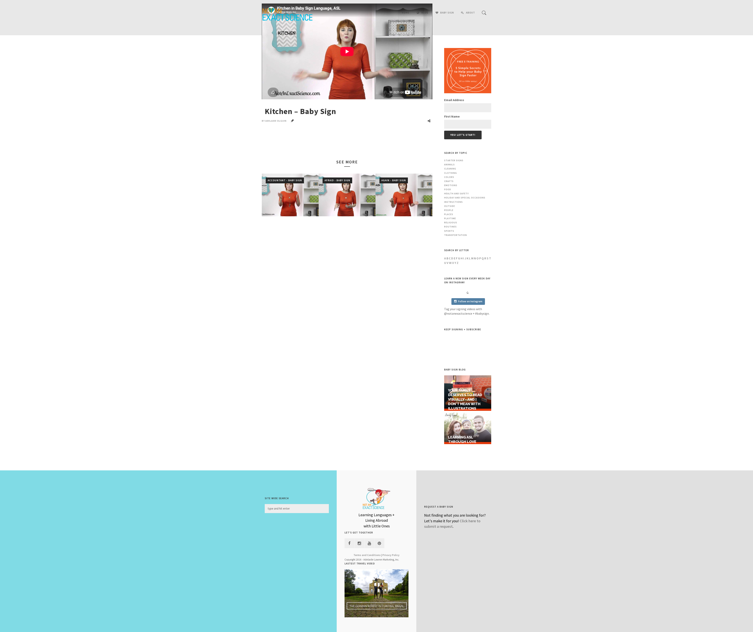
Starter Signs (453, 160)
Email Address (454, 100)
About (470, 12)
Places (448, 214)
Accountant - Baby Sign (285, 180)
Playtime (450, 218)
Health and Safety (456, 193)
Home (405, 12)
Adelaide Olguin (275, 120)
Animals (449, 164)
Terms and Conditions (367, 555)
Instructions (453, 201)
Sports (449, 230)
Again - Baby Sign (393, 180)
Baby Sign (447, 12)
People (448, 210)
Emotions (450, 185)
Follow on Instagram (470, 301)
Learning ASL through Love (462, 439)
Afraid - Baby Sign (337, 180)
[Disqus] (347, 278)
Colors (449, 177)
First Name (452, 116)
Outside (449, 206)
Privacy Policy (390, 555)
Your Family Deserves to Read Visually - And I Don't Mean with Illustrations (465, 399)
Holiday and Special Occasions (464, 197)
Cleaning (450, 168)
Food (447, 189)
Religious (450, 222)
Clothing (450, 172)
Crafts (449, 181)
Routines (450, 226)
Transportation (455, 235)
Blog (424, 12)
